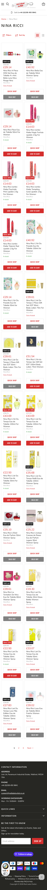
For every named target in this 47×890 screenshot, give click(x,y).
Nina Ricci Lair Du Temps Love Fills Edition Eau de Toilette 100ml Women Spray (10, 713)
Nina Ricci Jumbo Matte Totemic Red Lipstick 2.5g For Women (11, 247)
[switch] (5, 873)
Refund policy (10, 879)
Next (29, 748)
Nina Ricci (6, 83)
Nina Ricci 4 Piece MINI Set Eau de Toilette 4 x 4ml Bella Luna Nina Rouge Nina (10, 75)
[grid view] (37, 35)
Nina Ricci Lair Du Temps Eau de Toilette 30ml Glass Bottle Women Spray (34, 597)
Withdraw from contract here (28, 879)
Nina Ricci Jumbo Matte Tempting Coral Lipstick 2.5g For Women (33, 190)
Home (3, 19)
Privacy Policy (7, 876)
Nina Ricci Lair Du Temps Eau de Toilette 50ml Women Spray (33, 655)
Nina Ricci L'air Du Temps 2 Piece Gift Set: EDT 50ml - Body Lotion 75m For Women (35, 305)
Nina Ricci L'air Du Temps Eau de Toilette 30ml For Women (10, 479)
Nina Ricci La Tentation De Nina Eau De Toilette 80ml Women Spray (12, 596)
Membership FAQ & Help (23, 881)
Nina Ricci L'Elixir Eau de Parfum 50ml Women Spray (12, 535)
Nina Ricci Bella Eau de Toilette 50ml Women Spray (34, 73)
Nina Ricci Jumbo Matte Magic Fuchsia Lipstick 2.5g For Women (34, 134)
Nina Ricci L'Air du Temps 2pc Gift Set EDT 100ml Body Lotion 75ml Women (34, 363)
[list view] (43, 35)
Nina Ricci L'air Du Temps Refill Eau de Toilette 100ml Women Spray (34, 480)
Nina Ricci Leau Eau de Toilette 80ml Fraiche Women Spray (34, 712)
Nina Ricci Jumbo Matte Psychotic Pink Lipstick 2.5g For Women (10, 190)
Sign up (37, 841)
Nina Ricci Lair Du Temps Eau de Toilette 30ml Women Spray (10, 655)
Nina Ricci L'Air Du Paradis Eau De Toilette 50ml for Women (11, 304)
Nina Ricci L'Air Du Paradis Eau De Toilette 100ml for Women (33, 247)
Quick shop (12, 91)
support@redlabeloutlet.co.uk (12, 793)
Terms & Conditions (36, 876)
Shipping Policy (20, 876)
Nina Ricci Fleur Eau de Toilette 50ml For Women (11, 132)
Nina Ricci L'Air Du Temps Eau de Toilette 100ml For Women (11, 423)
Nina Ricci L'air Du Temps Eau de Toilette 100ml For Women (33, 423)
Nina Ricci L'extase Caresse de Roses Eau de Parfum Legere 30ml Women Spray (34, 538)
